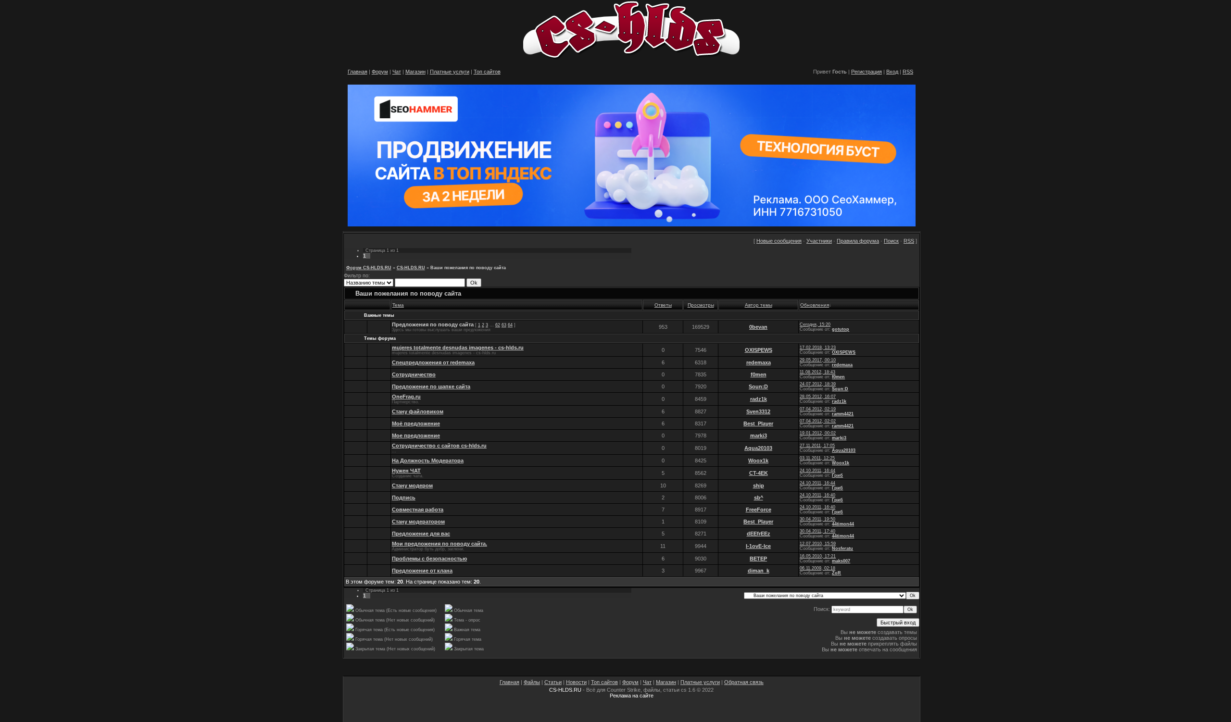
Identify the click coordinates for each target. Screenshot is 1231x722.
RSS (908, 72)
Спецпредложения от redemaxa (433, 362)
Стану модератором (418, 521)
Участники (819, 241)
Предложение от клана (422, 570)
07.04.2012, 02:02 (818, 421)
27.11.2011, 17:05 (817, 445)
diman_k (758, 570)
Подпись (403, 497)
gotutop (840, 329)
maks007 (841, 561)
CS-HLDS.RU (411, 267)
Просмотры (701, 305)
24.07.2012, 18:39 (818, 384)
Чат (396, 72)
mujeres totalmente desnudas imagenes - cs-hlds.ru (458, 347)
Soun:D (758, 386)
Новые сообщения (779, 241)
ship (758, 485)
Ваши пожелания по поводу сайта (468, 267)
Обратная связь (744, 682)
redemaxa (758, 362)
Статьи (553, 682)
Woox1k (758, 460)
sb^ (758, 497)
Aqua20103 (758, 448)
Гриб (837, 475)
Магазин (415, 72)
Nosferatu (842, 548)
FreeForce (758, 509)
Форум (380, 72)
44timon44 (843, 524)
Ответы (663, 305)
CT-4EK (758, 473)
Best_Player (758, 423)
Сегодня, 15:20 (815, 324)
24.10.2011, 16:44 (817, 470)
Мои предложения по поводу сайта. (439, 544)
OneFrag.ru (406, 396)
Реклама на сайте (631, 695)
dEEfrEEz (758, 533)
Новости (576, 682)
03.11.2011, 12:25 (817, 458)
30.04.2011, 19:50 (817, 519)
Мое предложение (416, 435)
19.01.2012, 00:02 (818, 433)
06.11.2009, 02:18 (817, 568)
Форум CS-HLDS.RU (368, 267)
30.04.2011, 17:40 (817, 531)
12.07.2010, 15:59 (818, 543)
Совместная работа (417, 509)
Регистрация (866, 72)
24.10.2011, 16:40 (817, 495)
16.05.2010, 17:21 (818, 556)
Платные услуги (449, 72)
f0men (758, 374)
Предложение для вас (421, 533)
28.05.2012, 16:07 (818, 396)
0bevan (758, 327)
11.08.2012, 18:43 (817, 372)
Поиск (891, 241)
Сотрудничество (414, 374)
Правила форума (858, 241)
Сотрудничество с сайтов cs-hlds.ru (439, 445)
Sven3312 (758, 411)
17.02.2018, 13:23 (818, 347)
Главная (357, 72)
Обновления (814, 305)
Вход (892, 72)
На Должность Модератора (428, 460)
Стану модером (412, 485)
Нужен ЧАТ (406, 470)
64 (510, 325)
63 (504, 325)
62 (497, 325)
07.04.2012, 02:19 (818, 409)
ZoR (836, 573)
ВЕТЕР (758, 558)
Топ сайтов (487, 72)
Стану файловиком (417, 411)
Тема (398, 305)
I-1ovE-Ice (758, 546)
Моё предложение (416, 423)
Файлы (532, 682)
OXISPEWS (758, 350)
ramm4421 (843, 413)
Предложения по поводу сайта (433, 324)
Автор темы (758, 305)
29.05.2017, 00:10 (818, 360)
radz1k (758, 399)
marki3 (758, 435)
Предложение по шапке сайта (431, 386)
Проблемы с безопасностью (429, 558)
